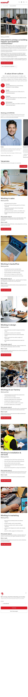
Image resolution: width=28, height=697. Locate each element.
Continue (14, 607)
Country (2, 601)
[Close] (25, 593)
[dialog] (14, 348)
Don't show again (14, 611)
